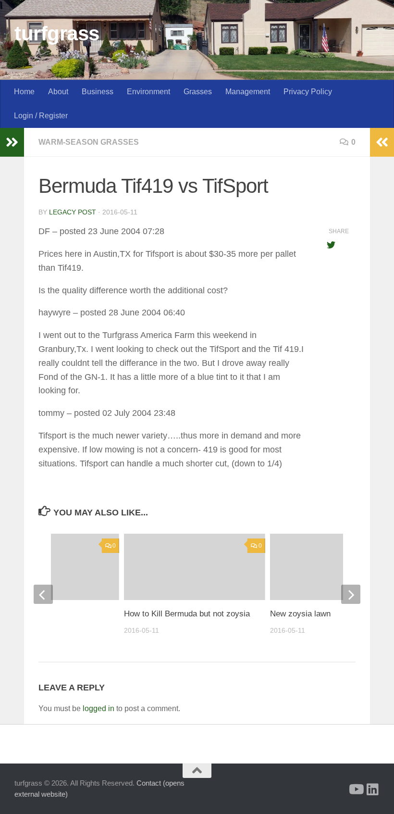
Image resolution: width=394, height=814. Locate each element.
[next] (350, 594)
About (58, 92)
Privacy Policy (307, 92)
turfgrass (56, 33)
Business (97, 92)
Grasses (198, 92)
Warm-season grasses (88, 142)
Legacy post (72, 212)
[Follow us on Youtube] (355, 789)
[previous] (43, 594)
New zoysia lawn (300, 613)
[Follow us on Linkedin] (373, 789)
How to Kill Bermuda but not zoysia (187, 613)
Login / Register (41, 116)
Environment (148, 92)
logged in (98, 708)
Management (247, 92)
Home (24, 92)
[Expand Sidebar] (12, 142)
